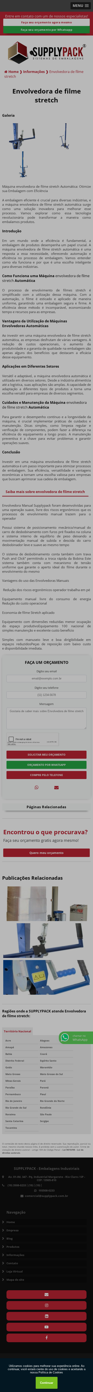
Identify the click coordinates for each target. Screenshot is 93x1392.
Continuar (46, 1382)
